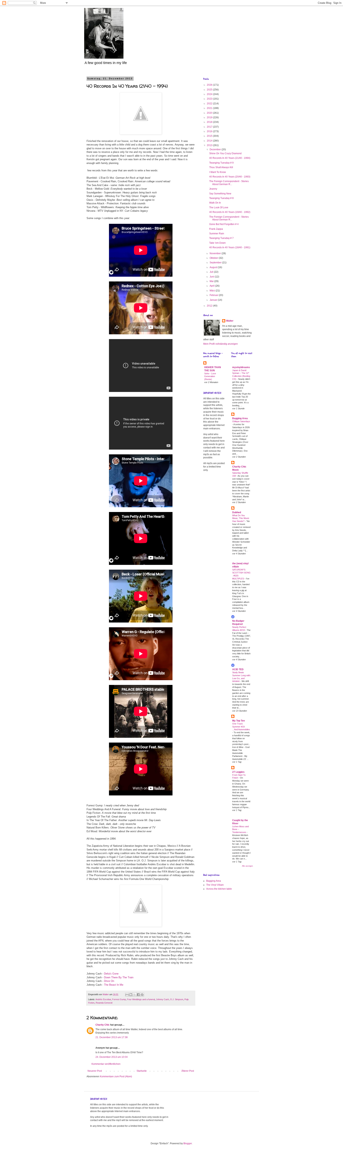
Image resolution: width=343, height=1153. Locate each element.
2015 (210, 136)
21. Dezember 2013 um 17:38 (111, 1037)
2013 (210, 145)
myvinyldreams (241, 367)
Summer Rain (216, 233)
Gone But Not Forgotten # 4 (224, 224)
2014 (210, 140)
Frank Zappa (216, 229)
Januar (214, 300)
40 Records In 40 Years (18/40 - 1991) (229, 247)
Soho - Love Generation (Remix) (210, 376)
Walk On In (215, 202)
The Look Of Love (218, 207)
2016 (210, 131)
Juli (212, 272)
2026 (210, 84)
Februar (214, 295)
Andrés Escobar (103, 999)
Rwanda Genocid (104, 1003)
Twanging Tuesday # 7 (221, 238)
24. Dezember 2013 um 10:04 (111, 1057)
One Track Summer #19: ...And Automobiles (241, 726)
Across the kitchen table (219, 888)
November (216, 253)
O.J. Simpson (176, 999)
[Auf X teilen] (135, 995)
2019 (210, 117)
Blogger (187, 1143)
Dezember (216, 149)
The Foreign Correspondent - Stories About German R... (229, 182)
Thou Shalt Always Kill (221, 167)
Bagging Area (240, 418)
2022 (210, 103)
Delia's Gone (111, 973)
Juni (212, 276)
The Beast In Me (113, 984)
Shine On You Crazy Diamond (225, 153)
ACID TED (238, 669)
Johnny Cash (162, 999)
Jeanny (213, 188)
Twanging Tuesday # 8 (221, 198)
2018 (210, 122)
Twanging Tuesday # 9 (221, 162)
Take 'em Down (217, 242)
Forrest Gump (119, 999)
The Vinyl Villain (215, 884)
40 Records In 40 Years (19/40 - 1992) (229, 212)
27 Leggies (238, 772)
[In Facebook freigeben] (138, 995)
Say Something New (220, 193)
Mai (212, 281)
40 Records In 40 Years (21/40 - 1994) (229, 158)
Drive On (109, 980)
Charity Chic (102, 1024)
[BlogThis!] (131, 995)
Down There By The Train (118, 977)
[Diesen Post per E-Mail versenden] (127, 995)
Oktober (214, 258)
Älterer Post (187, 1071)
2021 (210, 108)
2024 (210, 94)
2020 (210, 113)
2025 (210, 89)
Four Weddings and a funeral (141, 999)
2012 (210, 305)
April (212, 285)
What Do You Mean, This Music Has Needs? (240, 518)
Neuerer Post (95, 1071)
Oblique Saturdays (241, 421)
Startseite (142, 1071)
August (214, 267)
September (216, 262)
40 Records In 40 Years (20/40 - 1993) (229, 176)
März (213, 290)
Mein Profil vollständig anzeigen (220, 343)
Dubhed (236, 512)
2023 (210, 98)
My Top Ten (238, 720)
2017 (210, 126)
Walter (229, 320)
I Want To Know (217, 172)
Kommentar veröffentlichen (106, 1064)
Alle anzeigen (247, 866)
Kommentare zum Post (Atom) (116, 1076)
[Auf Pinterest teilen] (142, 995)
